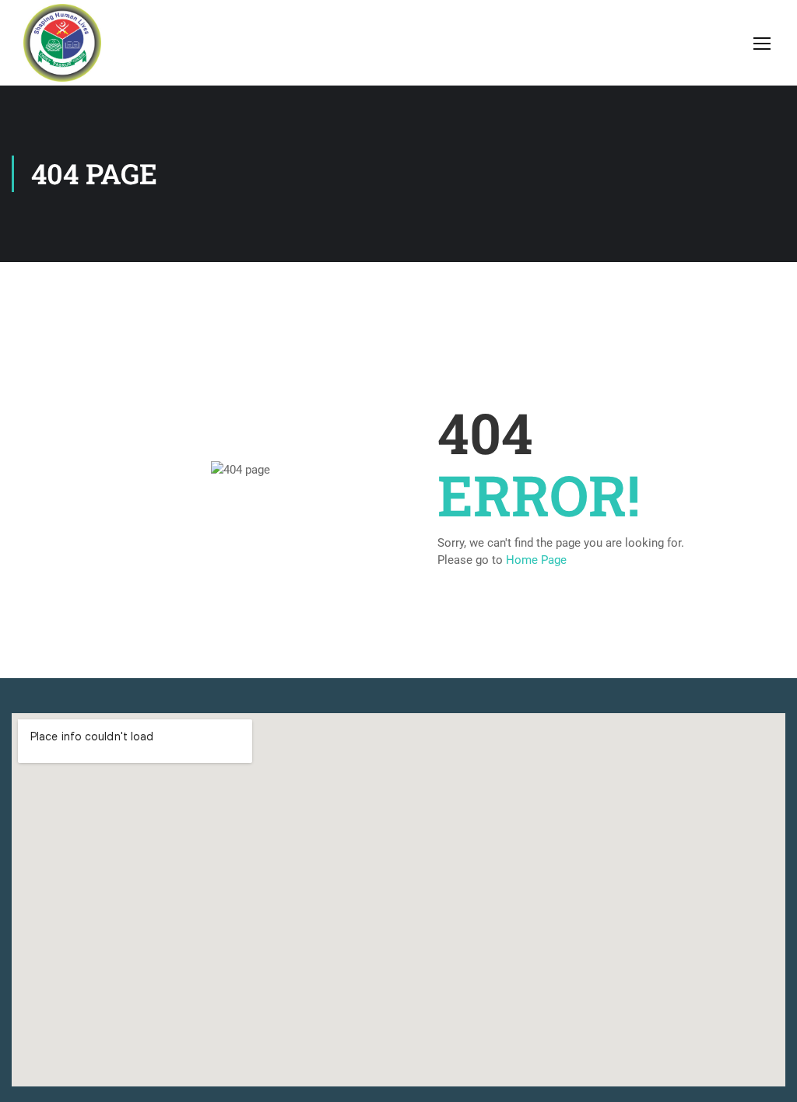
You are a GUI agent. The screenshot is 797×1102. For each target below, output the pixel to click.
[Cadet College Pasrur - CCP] (62, 43)
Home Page (536, 560)
